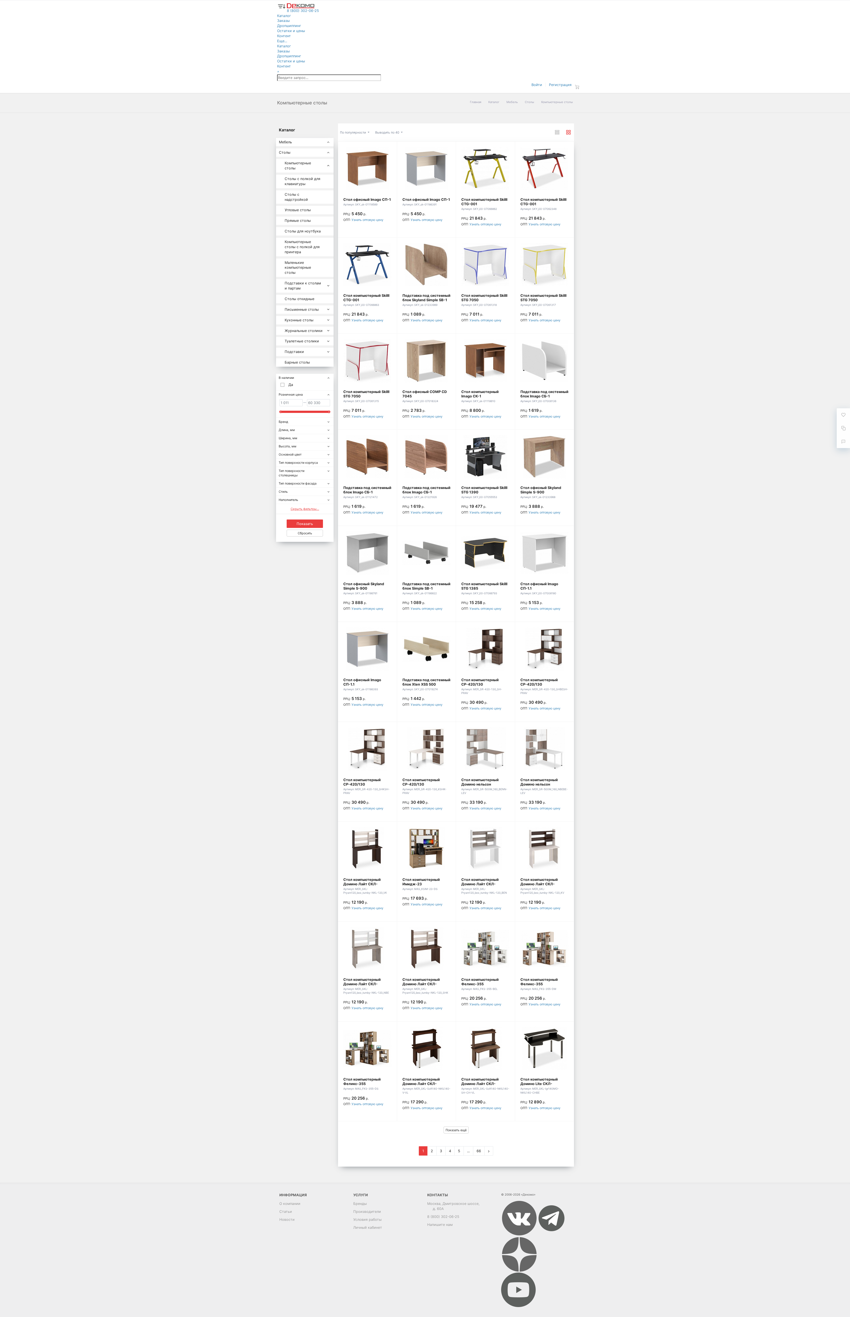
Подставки (294, 351)
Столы (529, 102)
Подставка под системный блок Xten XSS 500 (426, 682)
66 (479, 1151)
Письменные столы (302, 309)
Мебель (512, 102)
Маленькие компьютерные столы (298, 267)
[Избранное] (843, 415)
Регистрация (560, 84)
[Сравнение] (843, 428)
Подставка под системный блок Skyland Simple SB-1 (426, 297)
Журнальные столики (304, 330)
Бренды (360, 1203)
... (468, 1151)
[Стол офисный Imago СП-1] (367, 168)
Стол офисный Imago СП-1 (367, 199)
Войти (536, 84)
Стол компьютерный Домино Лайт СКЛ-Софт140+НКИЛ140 (421, 1083)
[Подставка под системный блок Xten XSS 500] (426, 649)
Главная (475, 102)
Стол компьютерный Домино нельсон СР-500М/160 (480, 784)
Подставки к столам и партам (303, 285)
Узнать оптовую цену (367, 220)
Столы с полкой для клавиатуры (302, 181)
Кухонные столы (299, 320)
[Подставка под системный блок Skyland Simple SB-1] (426, 264)
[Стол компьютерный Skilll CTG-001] (485, 168)
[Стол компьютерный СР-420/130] (485, 649)
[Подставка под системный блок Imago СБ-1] (544, 360)
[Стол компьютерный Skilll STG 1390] (485, 456)
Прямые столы (298, 220)
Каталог (493, 102)
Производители (367, 1211)
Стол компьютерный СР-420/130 (480, 682)
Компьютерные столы (298, 165)
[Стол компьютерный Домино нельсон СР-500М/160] (485, 749)
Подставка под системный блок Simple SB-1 (426, 586)
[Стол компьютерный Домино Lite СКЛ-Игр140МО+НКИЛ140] (544, 1048)
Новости (287, 1219)
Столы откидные (299, 299)
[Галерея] (568, 132)
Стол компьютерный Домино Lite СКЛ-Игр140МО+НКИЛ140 (539, 1083)
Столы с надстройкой (296, 197)
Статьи (285, 1211)
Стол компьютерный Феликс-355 (480, 981)
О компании (289, 1203)
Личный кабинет (367, 1227)
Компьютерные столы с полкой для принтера (302, 247)
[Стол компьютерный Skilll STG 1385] (485, 553)
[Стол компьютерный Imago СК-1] (485, 360)
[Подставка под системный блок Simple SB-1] (426, 553)
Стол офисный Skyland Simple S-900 (540, 489)
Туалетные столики (302, 341)
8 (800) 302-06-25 (443, 1216)
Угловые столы (298, 210)
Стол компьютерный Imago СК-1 (480, 393)
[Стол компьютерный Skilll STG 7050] (485, 264)
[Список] (557, 132)
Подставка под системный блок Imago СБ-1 (544, 393)
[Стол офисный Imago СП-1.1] (544, 553)
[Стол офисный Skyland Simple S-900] (544, 456)
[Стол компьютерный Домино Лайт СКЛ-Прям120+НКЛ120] (367, 848)
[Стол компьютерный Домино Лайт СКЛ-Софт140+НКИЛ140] (426, 1048)
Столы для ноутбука (303, 231)
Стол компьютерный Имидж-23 (421, 881)
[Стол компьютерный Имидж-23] (426, 848)
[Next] (488, 1151)
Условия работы (367, 1219)
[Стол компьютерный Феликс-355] (485, 948)
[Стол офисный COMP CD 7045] (426, 360)
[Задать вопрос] (843, 441)
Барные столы (297, 362)
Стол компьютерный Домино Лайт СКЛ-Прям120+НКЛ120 (362, 884)
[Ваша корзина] (577, 86)
